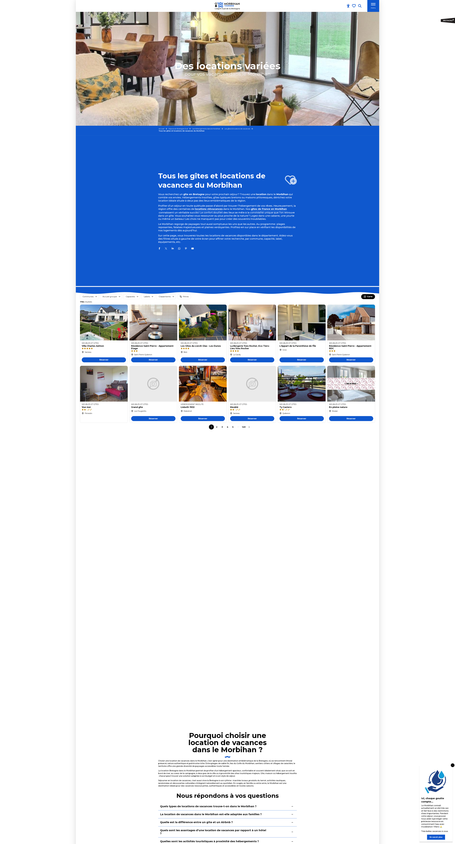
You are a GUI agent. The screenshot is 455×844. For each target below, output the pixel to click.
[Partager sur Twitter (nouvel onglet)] (166, 248)
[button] (360, 5)
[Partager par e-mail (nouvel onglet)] (192, 248)
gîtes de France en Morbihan (269, 209)
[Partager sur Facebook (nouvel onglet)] (159, 248)
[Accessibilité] (348, 6)
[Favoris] (354, 5)
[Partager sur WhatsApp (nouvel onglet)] (179, 248)
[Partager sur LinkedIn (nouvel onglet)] (172, 248)
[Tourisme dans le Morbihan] (227, 6)
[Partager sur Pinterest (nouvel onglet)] (186, 248)
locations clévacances (209, 209)
